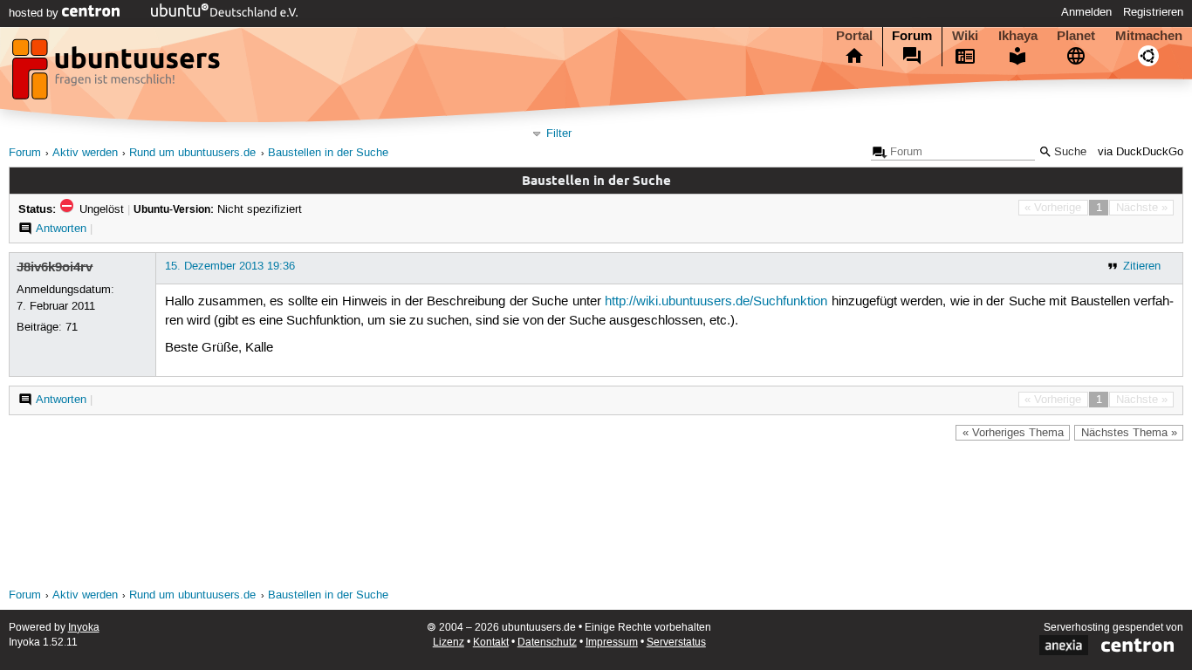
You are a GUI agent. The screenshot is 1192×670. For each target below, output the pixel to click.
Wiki (965, 35)
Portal (854, 35)
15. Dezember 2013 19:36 (230, 266)
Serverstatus (676, 642)
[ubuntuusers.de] (118, 74)
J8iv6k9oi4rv (54, 267)
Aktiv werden (85, 153)
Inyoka (83, 627)
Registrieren (1153, 12)
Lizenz (448, 642)
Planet (1076, 35)
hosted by (35, 13)
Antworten (61, 229)
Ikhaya (1018, 35)
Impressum (612, 642)
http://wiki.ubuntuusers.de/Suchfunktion (716, 302)
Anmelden (1086, 12)
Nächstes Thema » (1129, 433)
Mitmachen (1148, 35)
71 (71, 327)
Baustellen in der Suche (328, 153)
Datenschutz (547, 642)
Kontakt (491, 642)
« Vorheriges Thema (1013, 433)
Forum (912, 35)
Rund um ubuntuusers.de (192, 153)
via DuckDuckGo (1140, 152)
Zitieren (1142, 266)
